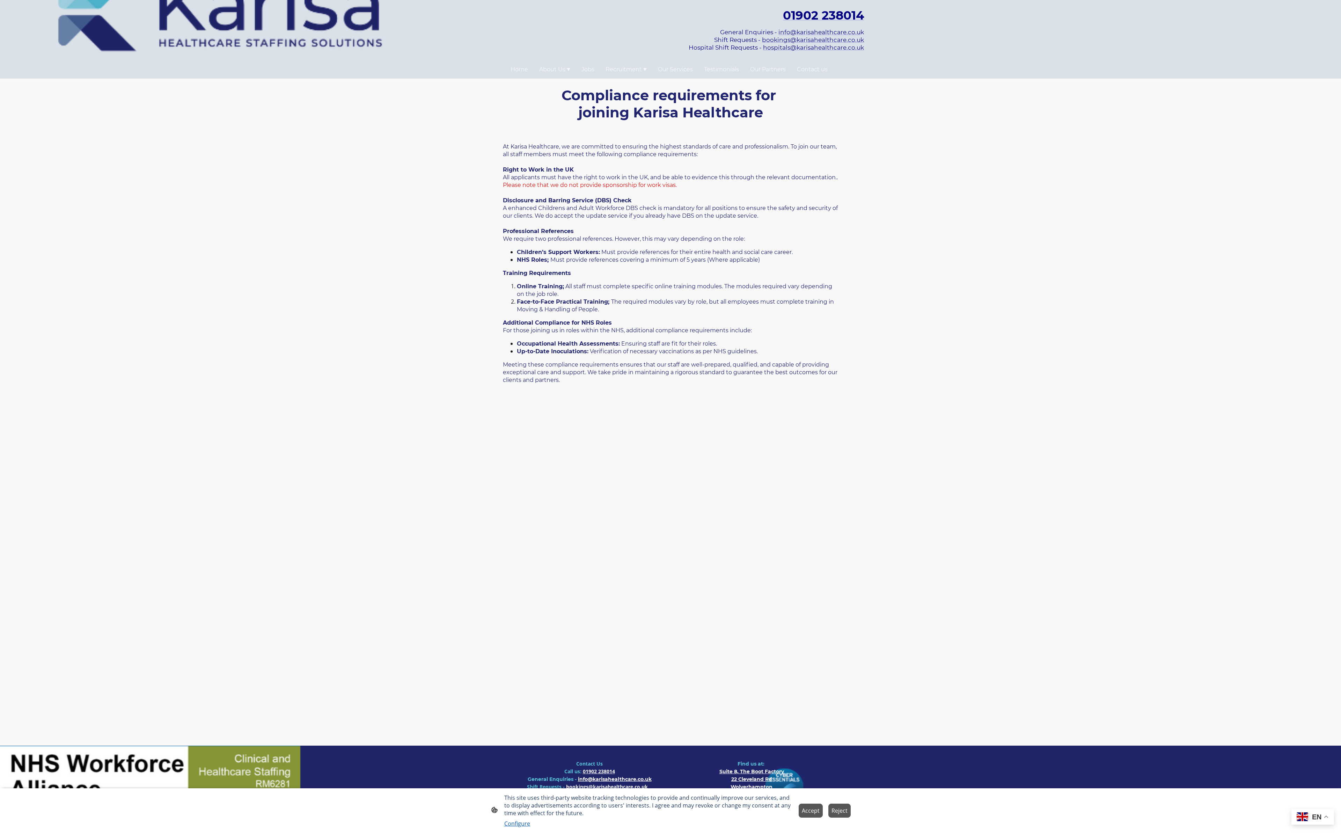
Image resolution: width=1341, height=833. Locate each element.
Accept (811, 810)
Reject (839, 810)
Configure (517, 823)
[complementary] (1312, 817)
